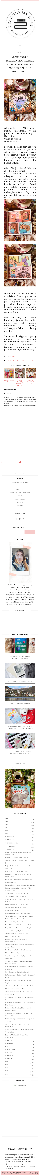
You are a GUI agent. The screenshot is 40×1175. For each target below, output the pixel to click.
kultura (23, 360)
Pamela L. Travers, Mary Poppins (16, 857)
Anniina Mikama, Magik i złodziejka (17, 931)
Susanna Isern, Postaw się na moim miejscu (20, 885)
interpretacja (20, 499)
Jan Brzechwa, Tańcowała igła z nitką (18, 950)
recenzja (20, 502)
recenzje (30, 360)
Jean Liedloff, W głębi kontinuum (16, 871)
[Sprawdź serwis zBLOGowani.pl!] (20, 1085)
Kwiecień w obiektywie (20, 704)
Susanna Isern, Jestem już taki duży (17, 893)
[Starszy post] (38, 462)
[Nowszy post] (1, 462)
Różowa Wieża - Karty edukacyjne (17, 919)
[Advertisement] (20, 1115)
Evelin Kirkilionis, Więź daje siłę (16, 905)
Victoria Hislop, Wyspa (13, 953)
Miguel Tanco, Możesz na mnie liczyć (18, 928)
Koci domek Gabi (9, 381)
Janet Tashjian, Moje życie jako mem (17, 913)
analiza (20, 496)
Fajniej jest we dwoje (20, 768)
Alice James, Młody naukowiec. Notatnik (19, 986)
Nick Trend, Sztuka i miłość (20, 382)
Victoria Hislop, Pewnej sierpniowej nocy (19, 916)
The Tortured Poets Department (20, 492)
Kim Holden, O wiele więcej (20, 681)
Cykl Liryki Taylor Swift (20, 482)
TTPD (20, 486)
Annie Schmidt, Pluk (31, 382)
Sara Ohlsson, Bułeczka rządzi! (15, 896)
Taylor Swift (20, 489)
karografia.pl (33, 1173)
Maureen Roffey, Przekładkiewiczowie (18, 922)
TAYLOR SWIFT (20, 473)
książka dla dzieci (12, 360)
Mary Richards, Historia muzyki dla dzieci (19, 925)
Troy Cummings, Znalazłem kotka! (17, 972)
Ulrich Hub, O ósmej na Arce (15, 989)
